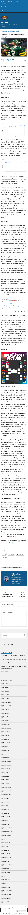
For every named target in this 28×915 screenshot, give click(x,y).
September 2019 (7, 876)
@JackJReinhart (16, 543)
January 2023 (6, 750)
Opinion (18, 31)
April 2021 (6, 813)
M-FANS (4, 23)
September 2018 (7, 898)
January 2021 (6, 824)
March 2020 (6, 854)
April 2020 (6, 850)
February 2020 (7, 857)
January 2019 (6, 887)
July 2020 (5, 846)
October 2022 (7, 761)
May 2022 (6, 779)
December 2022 (7, 754)
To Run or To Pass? (6, 662)
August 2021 (6, 802)
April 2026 (6, 687)
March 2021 (6, 816)
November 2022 (7, 757)
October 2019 (7, 872)
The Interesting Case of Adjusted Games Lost (13, 655)
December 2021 (7, 787)
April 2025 (6, 694)
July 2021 (5, 805)
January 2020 (6, 861)
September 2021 (7, 798)
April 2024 (6, 713)
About (18, 4)
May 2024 (6, 709)
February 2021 (7, 820)
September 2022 (7, 765)
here (19, 540)
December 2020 (7, 828)
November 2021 (7, 791)
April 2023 (6, 739)
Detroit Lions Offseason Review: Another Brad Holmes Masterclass (13, 667)
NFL (14, 31)
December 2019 (7, 865)
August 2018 (6, 902)
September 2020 (7, 839)
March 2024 (6, 717)
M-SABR (3, 6)
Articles (3, 1)
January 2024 (6, 724)
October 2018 (7, 894)
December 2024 (7, 705)
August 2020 (6, 842)
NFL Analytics (17, 567)
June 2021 (6, 809)
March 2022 (6, 783)
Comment (21, 624)
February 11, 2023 (9, 59)
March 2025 (6, 698)
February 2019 (7, 883)
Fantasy (16, 1)
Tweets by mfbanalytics (7, 644)
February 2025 (7, 702)
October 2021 (7, 794)
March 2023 (6, 742)
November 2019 (7, 868)
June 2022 (6, 776)
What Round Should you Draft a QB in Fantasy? (13, 659)
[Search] (2, 10)
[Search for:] (14, 635)
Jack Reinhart (9, 61)
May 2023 (6, 735)
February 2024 (7, 720)
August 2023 (6, 731)
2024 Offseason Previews (7, 4)
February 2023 (7, 746)
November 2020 (7, 831)
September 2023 (7, 728)
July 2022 (5, 772)
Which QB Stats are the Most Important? (12, 672)
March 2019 (6, 879)
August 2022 (6, 768)
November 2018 (7, 891)
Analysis (10, 1)
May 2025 (6, 691)
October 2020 (7, 835)
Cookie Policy (8, 908)
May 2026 (6, 683)
